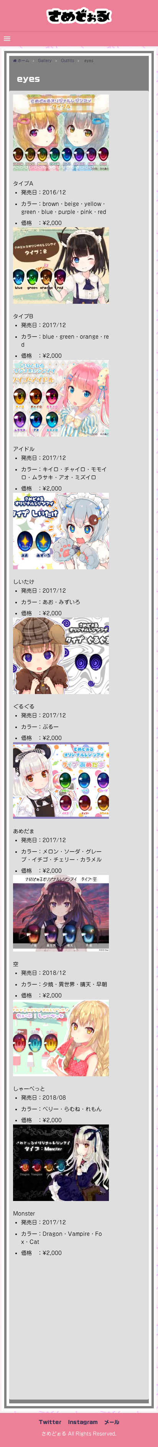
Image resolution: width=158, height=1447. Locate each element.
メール (111, 1422)
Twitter (50, 1422)
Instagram (83, 1422)
